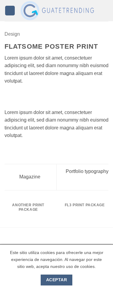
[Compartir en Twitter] (22, 95)
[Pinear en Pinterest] (37, 95)
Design (12, 34)
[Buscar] (106, 10)
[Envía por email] (30, 95)
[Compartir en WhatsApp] (8, 95)
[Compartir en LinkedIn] (44, 95)
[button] (10, 11)
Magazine (29, 176)
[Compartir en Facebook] (15, 95)
